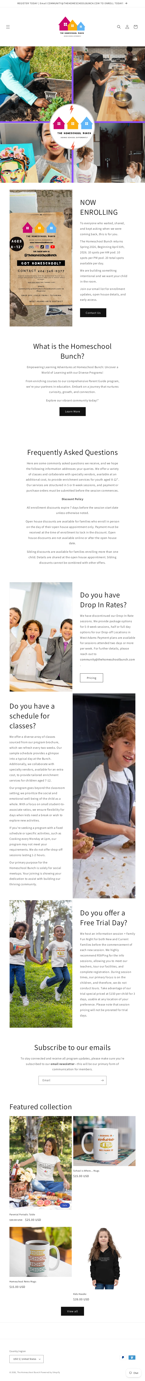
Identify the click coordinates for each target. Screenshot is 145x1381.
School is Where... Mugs (86, 1170)
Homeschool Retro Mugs (22, 1281)
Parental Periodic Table (22, 1214)
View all (72, 1311)
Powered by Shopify (50, 1372)
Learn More (72, 411)
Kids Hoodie (79, 1294)
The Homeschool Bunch (28, 1372)
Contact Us (93, 313)
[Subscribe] (102, 1080)
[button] (8, 27)
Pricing (91, 678)
